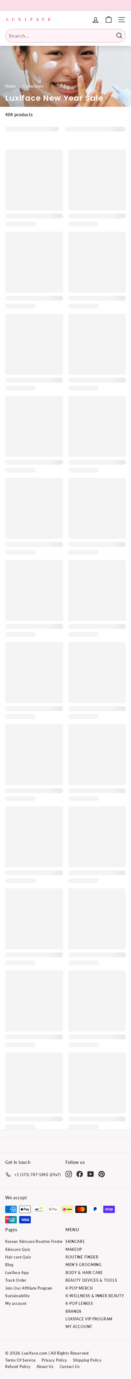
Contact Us (70, 1366)
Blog (9, 1264)
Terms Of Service (20, 1360)
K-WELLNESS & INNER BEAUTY (95, 1296)
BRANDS (74, 1311)
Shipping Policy (87, 1360)
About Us (45, 1366)
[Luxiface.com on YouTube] (90, 1174)
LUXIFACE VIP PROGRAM (89, 1319)
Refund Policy (17, 1366)
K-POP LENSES (79, 1303)
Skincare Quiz (17, 1249)
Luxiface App (17, 1272)
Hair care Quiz (18, 1257)
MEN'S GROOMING (84, 1264)
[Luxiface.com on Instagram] (69, 1174)
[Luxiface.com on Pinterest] (101, 1174)
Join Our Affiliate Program (28, 1288)
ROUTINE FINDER (82, 1257)
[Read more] (108, 20)
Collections (33, 86)
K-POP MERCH (79, 1288)
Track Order (16, 1280)
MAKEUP (74, 1249)
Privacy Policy (54, 1360)
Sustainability (17, 1296)
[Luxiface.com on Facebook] (79, 1174)
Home (10, 86)
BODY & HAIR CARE (84, 1272)
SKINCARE (75, 1241)
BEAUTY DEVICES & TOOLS (91, 1280)
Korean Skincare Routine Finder (34, 1241)
